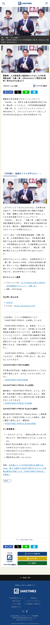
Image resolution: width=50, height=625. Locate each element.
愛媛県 (7, 481)
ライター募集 (16, 604)
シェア (9, 92)
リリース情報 (13, 85)
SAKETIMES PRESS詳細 (16, 380)
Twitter (23, 611)
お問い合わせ (16, 601)
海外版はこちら (16, 607)
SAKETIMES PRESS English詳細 (20, 424)
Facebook (27, 611)
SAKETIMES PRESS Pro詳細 (18, 403)
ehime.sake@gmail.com (24, 306)
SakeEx (9, 302)
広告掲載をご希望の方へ (33, 604)
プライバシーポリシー (34, 601)
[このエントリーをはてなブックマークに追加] (34, 92)
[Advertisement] (25, 144)
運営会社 (34, 598)
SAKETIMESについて (16, 598)
